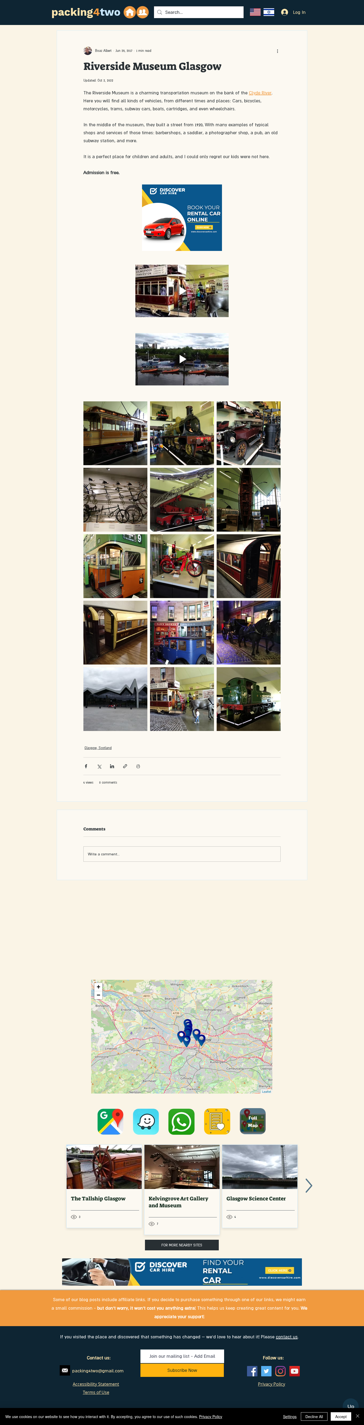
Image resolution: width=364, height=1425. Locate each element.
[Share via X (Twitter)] (99, 766)
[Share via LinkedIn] (112, 766)
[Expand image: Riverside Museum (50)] (115, 699)
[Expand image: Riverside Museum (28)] (115, 633)
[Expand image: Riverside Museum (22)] (182, 633)
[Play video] (182, 291)
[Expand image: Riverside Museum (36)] (115, 500)
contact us (287, 1336)
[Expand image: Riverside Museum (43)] (249, 699)
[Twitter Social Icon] (266, 1371)
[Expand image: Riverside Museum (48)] (249, 500)
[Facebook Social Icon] (252, 1371)
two (110, 12)
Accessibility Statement (96, 1384)
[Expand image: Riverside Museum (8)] (249, 433)
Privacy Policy (210, 1416)
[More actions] (277, 51)
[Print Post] (138, 766)
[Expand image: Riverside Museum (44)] (182, 566)
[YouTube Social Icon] (294, 1371)
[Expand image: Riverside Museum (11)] (115, 566)
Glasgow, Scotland (98, 748)
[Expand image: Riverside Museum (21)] (182, 699)
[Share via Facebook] (85, 766)
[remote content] (182, 220)
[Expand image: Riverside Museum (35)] (249, 566)
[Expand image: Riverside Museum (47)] (182, 433)
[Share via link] (125, 766)
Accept (341, 1416)
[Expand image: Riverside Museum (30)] (249, 633)
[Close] (357, 1416)
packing (72, 12)
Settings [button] (290, 1416)
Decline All (314, 1416)
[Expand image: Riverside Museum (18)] (115, 433)
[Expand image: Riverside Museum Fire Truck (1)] (182, 500)
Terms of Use (96, 1392)
